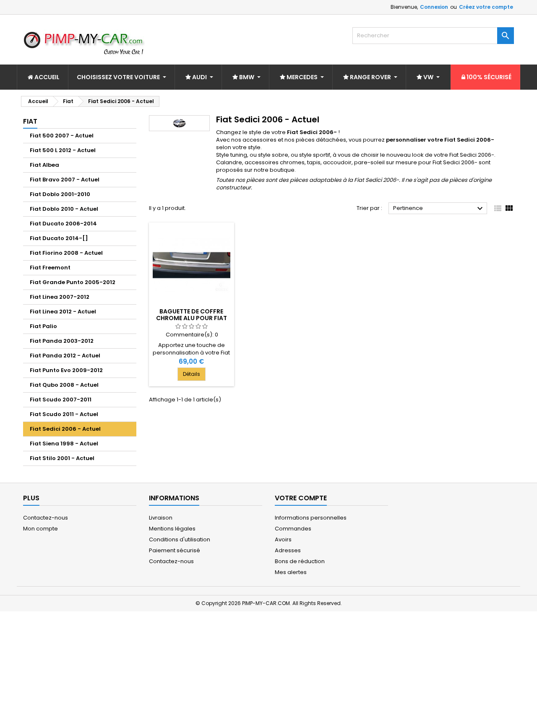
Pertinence (439, 209)
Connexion (434, 6)
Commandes (293, 529)
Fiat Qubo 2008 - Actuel (64, 385)
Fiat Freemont (50, 268)
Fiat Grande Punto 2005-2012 (72, 282)
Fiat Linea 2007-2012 (59, 297)
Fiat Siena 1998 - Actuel (64, 444)
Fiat (30, 121)
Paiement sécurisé (174, 550)
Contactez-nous (45, 518)
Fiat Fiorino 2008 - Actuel (66, 253)
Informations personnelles (311, 518)
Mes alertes (291, 572)
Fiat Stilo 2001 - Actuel (62, 458)
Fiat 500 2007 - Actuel (62, 136)
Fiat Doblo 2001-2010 (60, 194)
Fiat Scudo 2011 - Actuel (64, 414)
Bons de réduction (300, 561)
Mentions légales (172, 529)
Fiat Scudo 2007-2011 (60, 400)
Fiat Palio (43, 326)
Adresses (288, 550)
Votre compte (301, 498)
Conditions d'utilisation (179, 539)
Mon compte (40, 529)
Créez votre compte (486, 6)
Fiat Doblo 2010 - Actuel (64, 209)
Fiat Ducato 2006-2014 (63, 224)
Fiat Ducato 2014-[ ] (59, 238)
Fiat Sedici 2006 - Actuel (65, 429)
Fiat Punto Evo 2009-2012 (66, 370)
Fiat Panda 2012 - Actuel (65, 356)
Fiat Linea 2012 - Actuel (63, 312)
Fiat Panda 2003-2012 (62, 341)
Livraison (160, 518)
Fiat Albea (44, 165)
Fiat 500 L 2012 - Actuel (63, 150)
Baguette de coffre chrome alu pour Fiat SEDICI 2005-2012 (191, 318)
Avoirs (283, 539)
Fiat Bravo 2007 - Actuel (64, 180)
